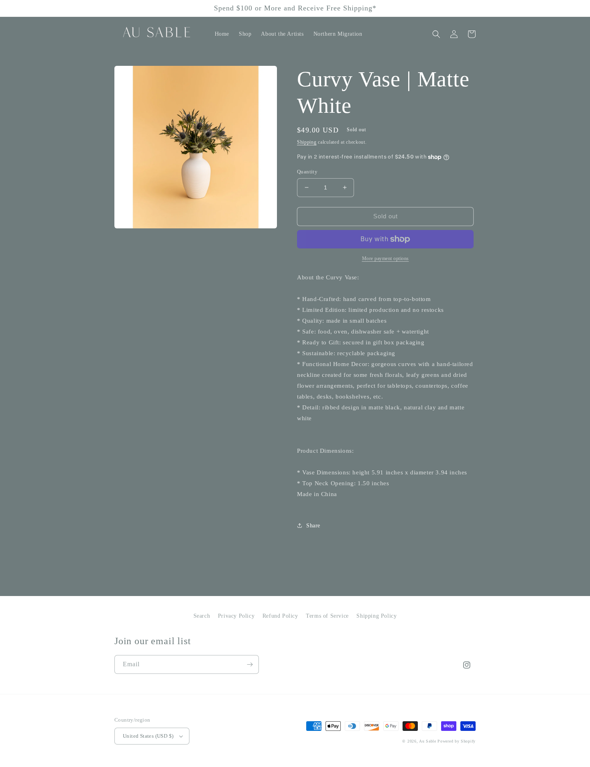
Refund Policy (280, 616)
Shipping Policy (376, 616)
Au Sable (428, 741)
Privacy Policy (236, 616)
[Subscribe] (249, 664)
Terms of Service (327, 616)
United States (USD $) (148, 736)
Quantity (307, 172)
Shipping (307, 142)
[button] (436, 34)
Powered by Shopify (456, 741)
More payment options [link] (385, 258)
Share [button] (313, 526)
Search (201, 616)
